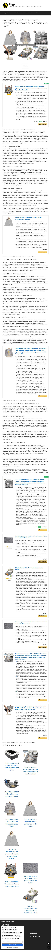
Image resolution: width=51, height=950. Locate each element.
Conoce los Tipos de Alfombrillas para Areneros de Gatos (12, 794)
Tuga (12, 4)
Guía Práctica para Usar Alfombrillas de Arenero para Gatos (12, 884)
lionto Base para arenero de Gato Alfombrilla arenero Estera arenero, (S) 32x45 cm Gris (31, 622)
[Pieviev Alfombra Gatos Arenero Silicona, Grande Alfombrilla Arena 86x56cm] (9, 222)
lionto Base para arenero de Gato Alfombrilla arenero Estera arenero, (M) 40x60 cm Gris (31, 537)
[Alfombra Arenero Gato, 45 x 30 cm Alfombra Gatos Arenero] (9, 572)
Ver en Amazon (43, 124)
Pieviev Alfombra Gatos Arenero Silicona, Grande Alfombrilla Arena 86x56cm (28, 218)
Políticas (36, 12)
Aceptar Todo (12, 944)
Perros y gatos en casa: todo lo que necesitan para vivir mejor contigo (16, 12)
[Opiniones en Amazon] (9, 547)
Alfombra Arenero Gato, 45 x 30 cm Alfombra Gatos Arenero (29, 568)
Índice (26, 65)
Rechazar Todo (17, 942)
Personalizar (7, 942)
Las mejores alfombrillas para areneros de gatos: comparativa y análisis (12, 854)
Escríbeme (35, 936)
